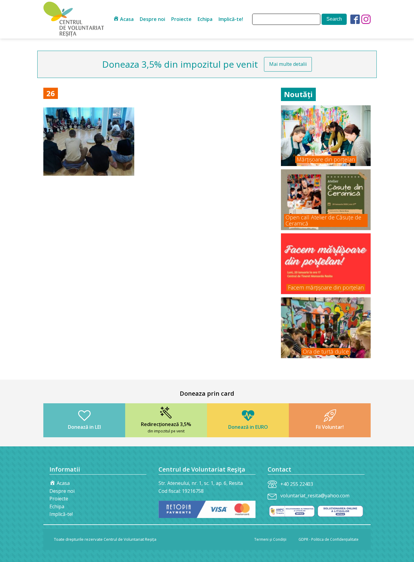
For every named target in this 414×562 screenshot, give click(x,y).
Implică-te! (231, 19)
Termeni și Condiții (270, 539)
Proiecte (181, 19)
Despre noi (152, 19)
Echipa (205, 19)
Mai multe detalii (288, 64)
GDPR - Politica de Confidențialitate (329, 539)
